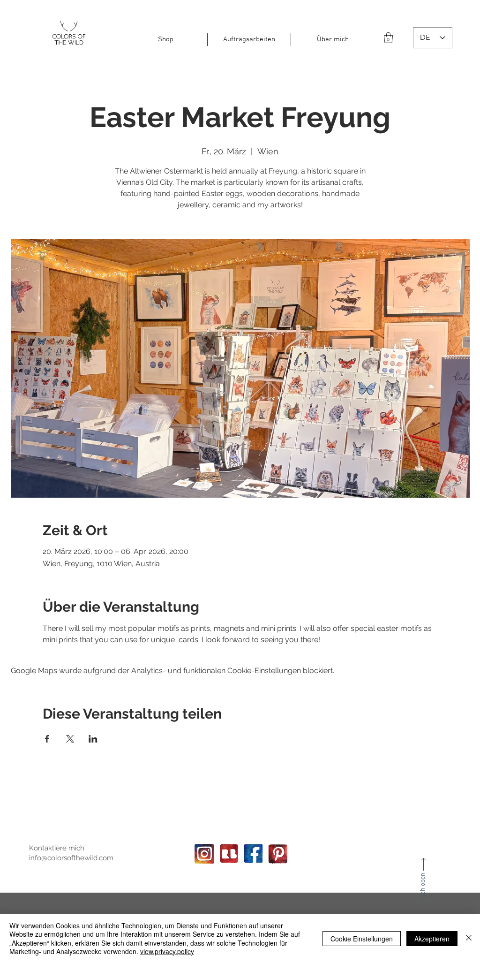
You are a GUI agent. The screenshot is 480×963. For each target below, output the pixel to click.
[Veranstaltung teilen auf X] (70, 739)
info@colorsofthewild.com (71, 858)
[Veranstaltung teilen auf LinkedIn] (93, 739)
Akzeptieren (432, 938)
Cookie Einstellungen (361, 938)
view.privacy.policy (167, 951)
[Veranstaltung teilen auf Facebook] (47, 739)
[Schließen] (468, 938)
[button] (165, 39)
